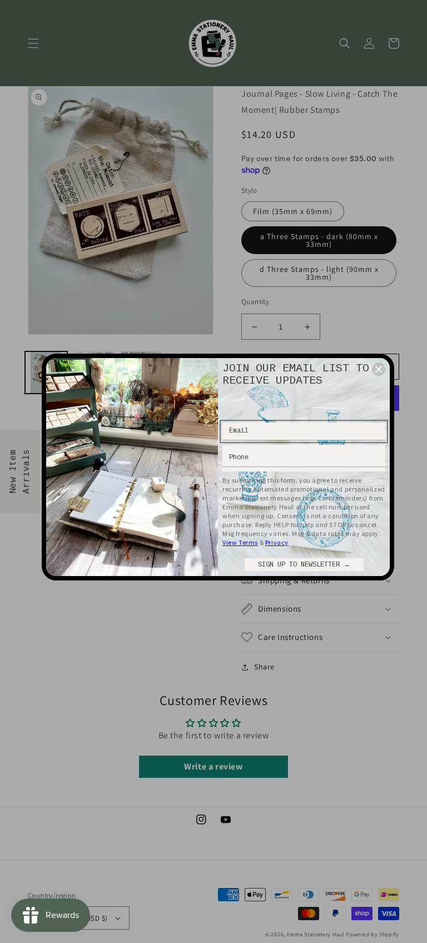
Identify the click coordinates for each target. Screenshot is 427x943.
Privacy (277, 542)
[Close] (378, 369)
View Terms (240, 542)
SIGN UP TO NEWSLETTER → (304, 565)
